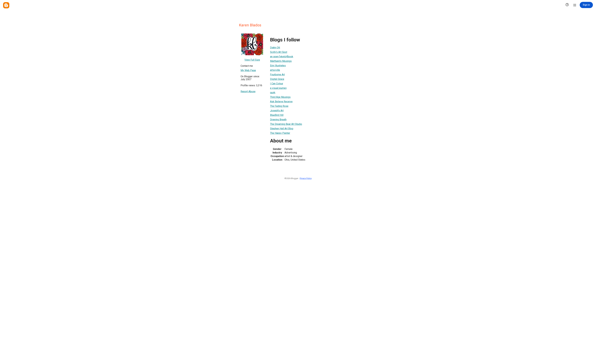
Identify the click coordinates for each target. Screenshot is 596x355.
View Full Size (252, 59)
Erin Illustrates (278, 65)
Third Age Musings (280, 97)
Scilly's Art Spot (278, 52)
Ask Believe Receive (281, 101)
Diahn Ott (275, 47)
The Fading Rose (279, 106)
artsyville (275, 70)
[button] (567, 5)
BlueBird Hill (276, 115)
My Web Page (248, 70)
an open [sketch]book (281, 56)
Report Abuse (248, 91)
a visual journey (278, 88)
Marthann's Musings (281, 61)
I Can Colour (276, 83)
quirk (272, 92)
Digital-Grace (277, 79)
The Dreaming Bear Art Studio (286, 124)
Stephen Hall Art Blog (281, 128)
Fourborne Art (277, 74)
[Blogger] (6, 5)
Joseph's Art (277, 110)
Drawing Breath (278, 119)
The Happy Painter (280, 133)
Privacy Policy (306, 178)
